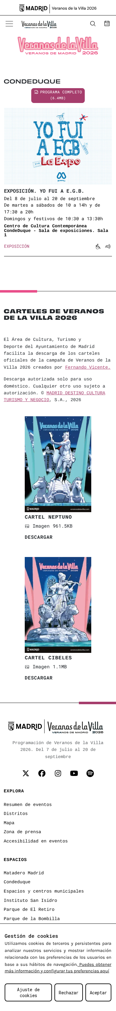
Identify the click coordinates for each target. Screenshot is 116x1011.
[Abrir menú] (9, 24)
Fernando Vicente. (88, 367)
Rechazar (69, 993)
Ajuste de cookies (28, 992)
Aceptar (98, 993)
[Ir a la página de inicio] (39, 24)
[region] (58, 967)
